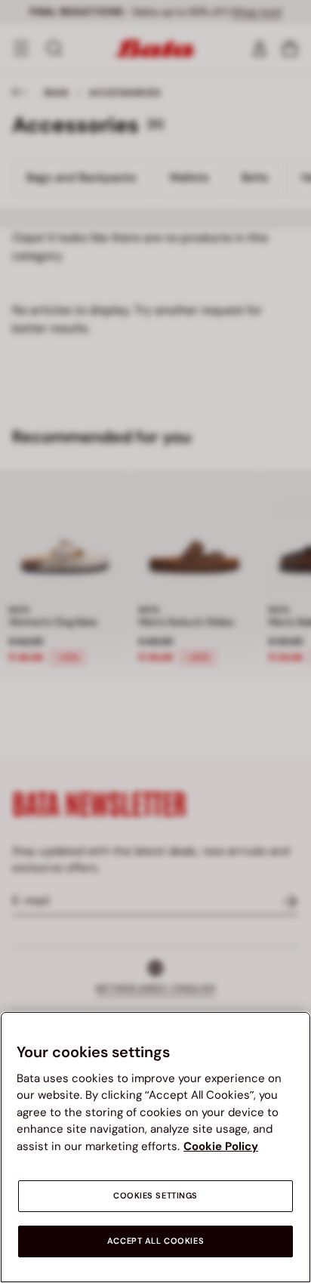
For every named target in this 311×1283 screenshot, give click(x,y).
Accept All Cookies (155, 1241)
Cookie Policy (220, 1146)
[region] (155, 1147)
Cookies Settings (155, 1195)
